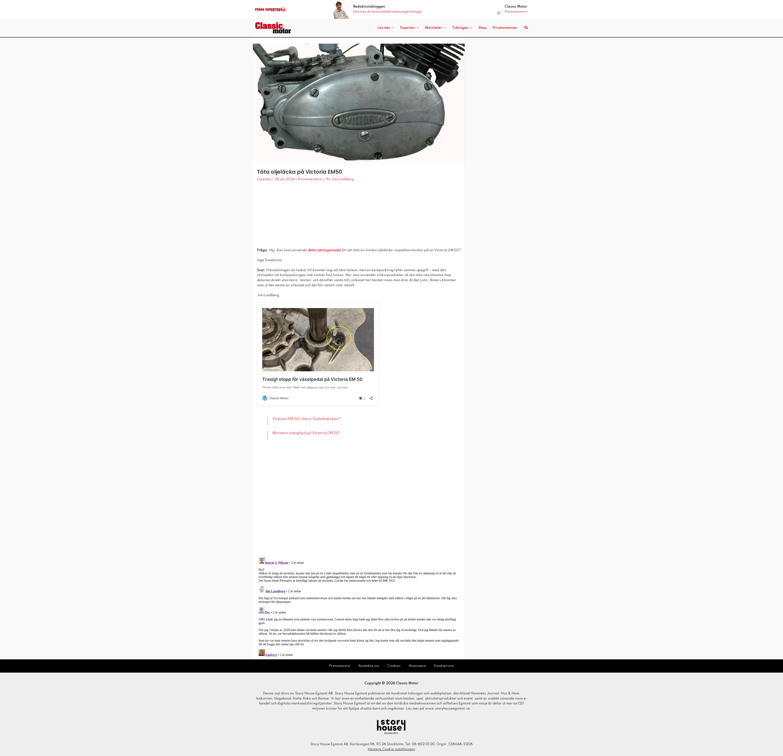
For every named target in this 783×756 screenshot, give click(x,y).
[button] (392, 28)
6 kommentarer (310, 179)
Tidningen (460, 28)
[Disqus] (359, 500)
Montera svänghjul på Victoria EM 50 (305, 433)
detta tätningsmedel (324, 250)
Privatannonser (505, 28)
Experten (407, 28)
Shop (482, 28)
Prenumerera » (516, 11)
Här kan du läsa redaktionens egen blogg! (387, 11)
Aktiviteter (433, 28)
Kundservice (444, 666)
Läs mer (383, 28)
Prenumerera (339, 666)
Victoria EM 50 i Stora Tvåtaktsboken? (306, 419)
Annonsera (417, 666)
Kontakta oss (368, 666)
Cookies (393, 666)
